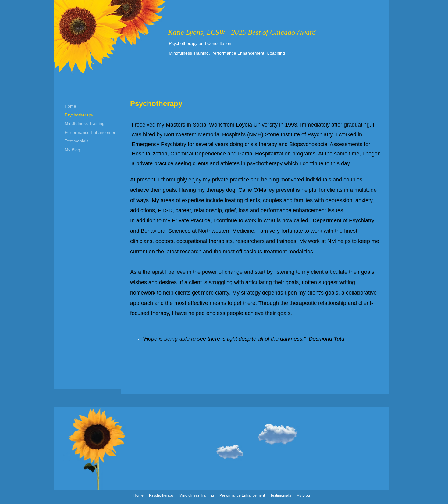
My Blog (72, 149)
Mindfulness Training (85, 123)
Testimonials (76, 140)
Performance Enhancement (91, 132)
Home (70, 106)
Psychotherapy (79, 115)
